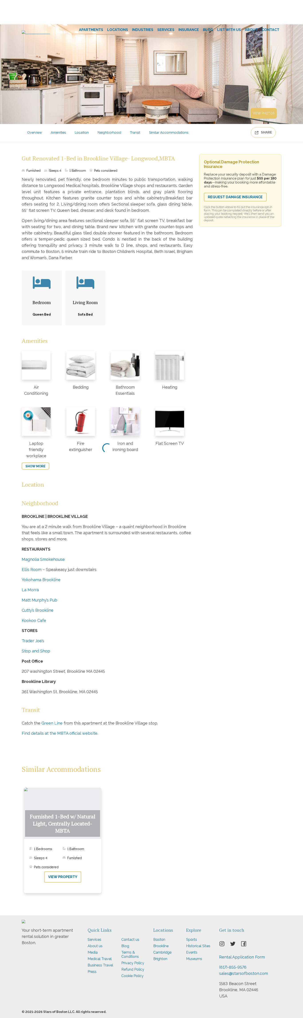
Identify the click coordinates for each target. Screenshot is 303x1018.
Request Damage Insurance (235, 197)
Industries (142, 30)
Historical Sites (198, 946)
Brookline (161, 946)
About (251, 30)
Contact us (130, 939)
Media (93, 952)
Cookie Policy (132, 976)
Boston (159, 939)
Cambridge (162, 952)
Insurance (188, 30)
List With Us (229, 30)
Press (92, 972)
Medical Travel (100, 959)
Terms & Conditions (130, 954)
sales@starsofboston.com (243, 973)
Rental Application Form (242, 957)
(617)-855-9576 (232, 967)
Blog (208, 30)
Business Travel (100, 965)
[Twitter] (235, 945)
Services (165, 30)
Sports (191, 939)
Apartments (91, 30)
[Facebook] (246, 945)
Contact (270, 30)
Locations (117, 30)
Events (191, 952)
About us (95, 946)
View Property (62, 877)
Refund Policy (132, 969)
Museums (194, 959)
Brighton (160, 959)
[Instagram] (224, 945)
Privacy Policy (132, 963)
